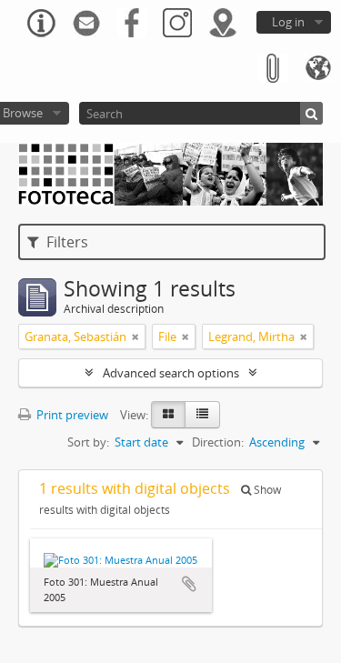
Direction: (218, 442)
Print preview (71, 415)
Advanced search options (171, 373)
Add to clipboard (189, 584)
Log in (288, 22)
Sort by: (88, 442)
